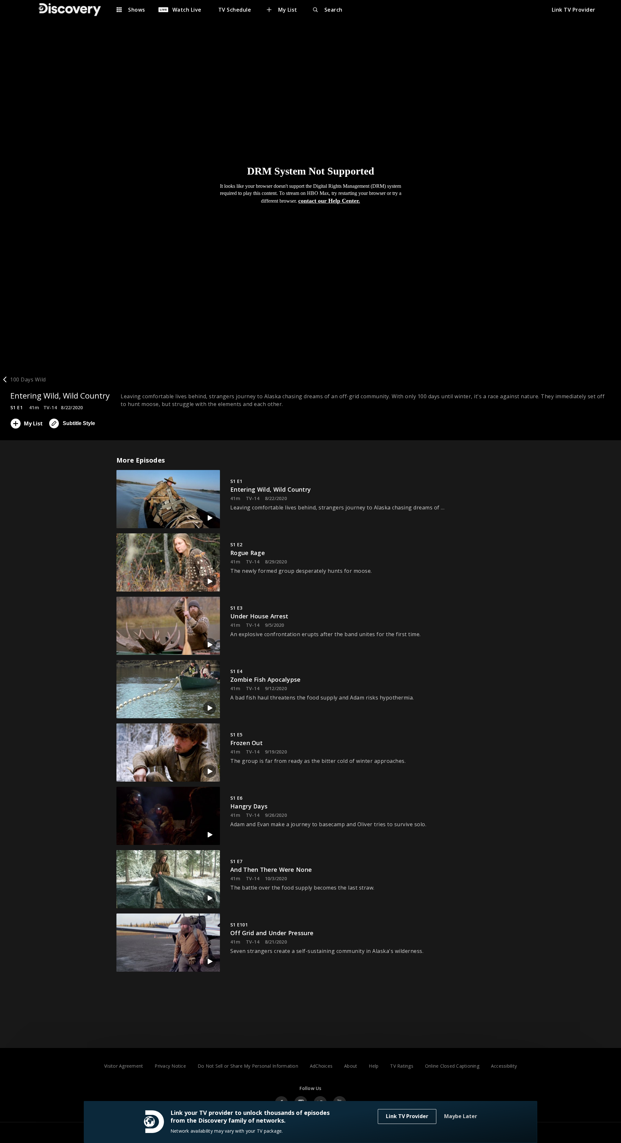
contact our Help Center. (329, 201)
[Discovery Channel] (73, 9)
